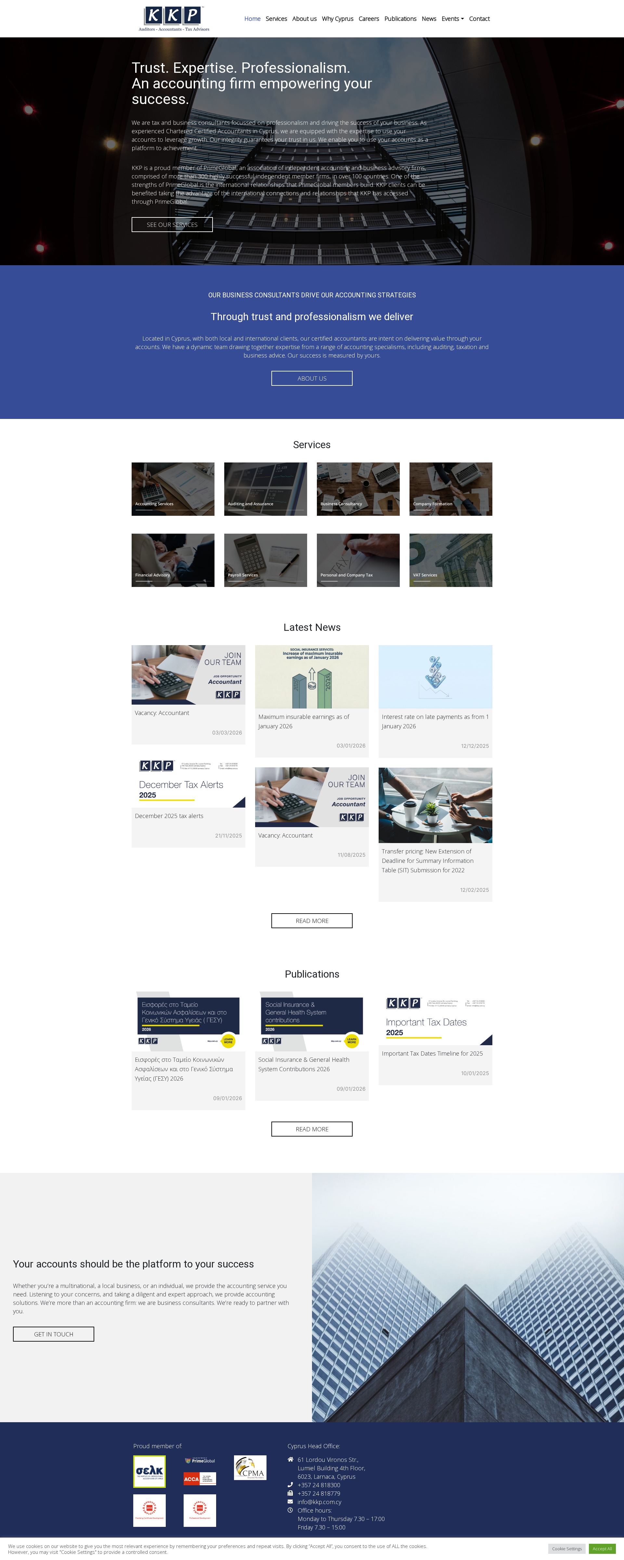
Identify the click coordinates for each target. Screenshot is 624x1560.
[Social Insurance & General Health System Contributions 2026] (312, 1021)
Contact (479, 18)
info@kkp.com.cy (319, 1502)
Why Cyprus (338, 18)
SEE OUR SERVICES (172, 224)
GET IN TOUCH (53, 1334)
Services (276, 18)
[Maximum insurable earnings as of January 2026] (312, 676)
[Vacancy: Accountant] (188, 675)
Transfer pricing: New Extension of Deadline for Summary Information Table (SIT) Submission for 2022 (428, 860)
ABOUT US (312, 378)
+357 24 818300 (319, 1485)
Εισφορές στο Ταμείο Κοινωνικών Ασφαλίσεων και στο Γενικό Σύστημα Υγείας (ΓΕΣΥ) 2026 (184, 1069)
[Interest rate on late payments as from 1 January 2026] (435, 677)
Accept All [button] (602, 1549)
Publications (400, 18)
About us (304, 18)
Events (450, 18)
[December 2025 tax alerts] (188, 781)
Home (252, 18)
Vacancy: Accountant (162, 713)
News (429, 18)
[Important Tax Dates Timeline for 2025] (435, 1018)
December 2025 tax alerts (169, 816)
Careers (369, 18)
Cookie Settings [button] (567, 1549)
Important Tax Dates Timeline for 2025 (432, 1053)
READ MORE (312, 921)
